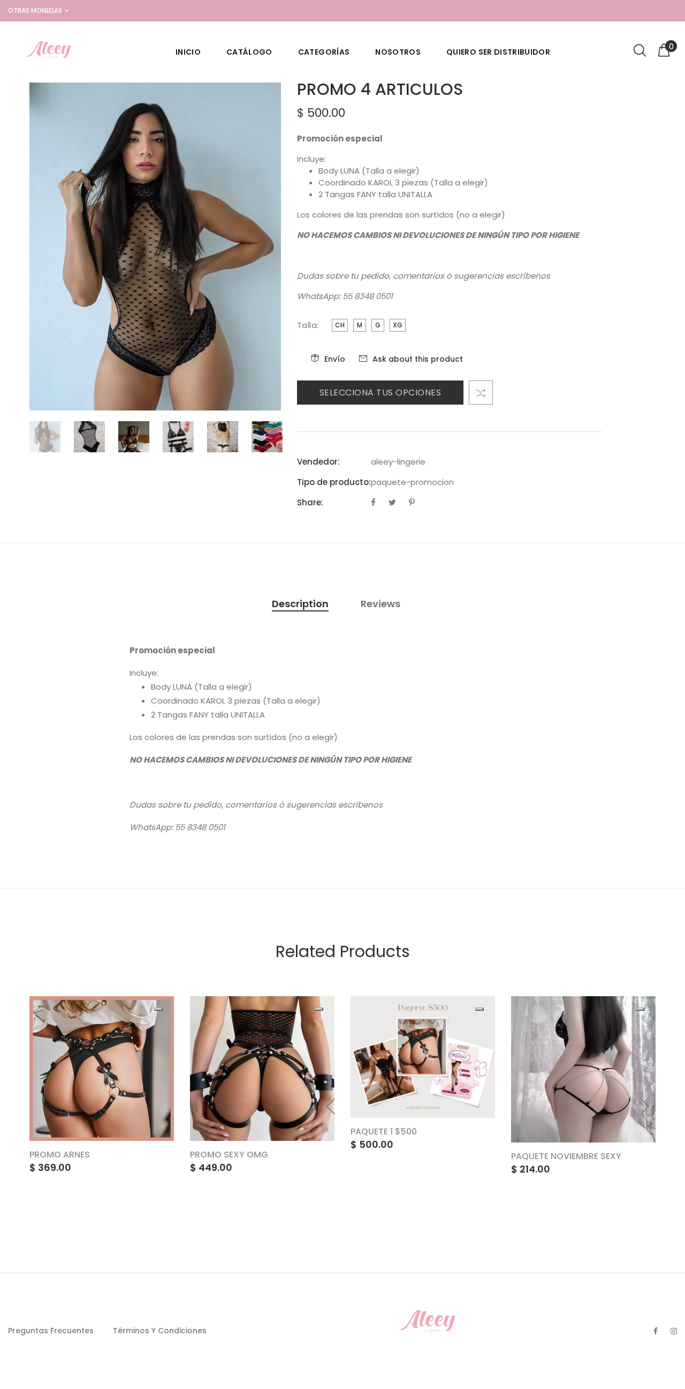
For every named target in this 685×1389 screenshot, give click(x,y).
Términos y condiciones (160, 1330)
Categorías (324, 52)
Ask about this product (417, 359)
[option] (51, 436)
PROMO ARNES (59, 1154)
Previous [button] (331, 1106)
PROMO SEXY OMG (229, 1154)
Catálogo (249, 52)
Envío (334, 359)
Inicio (188, 52)
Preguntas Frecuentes (51, 1330)
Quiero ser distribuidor (498, 52)
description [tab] (300, 603)
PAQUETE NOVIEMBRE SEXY (566, 1156)
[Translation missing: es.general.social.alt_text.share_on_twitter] (393, 502)
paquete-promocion (412, 482)
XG (397, 325)
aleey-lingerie (398, 461)
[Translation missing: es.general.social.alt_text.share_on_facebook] (374, 502)
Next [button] (644, 1106)
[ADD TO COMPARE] (481, 392)
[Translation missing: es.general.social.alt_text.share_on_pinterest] (412, 502)
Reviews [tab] (380, 603)
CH (340, 325)
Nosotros (398, 52)
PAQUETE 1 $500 (384, 1131)
